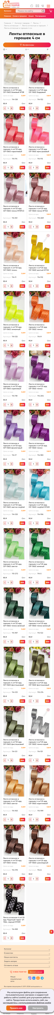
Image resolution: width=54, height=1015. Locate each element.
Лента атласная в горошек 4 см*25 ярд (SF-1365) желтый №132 (39, 267)
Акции (31, 16)
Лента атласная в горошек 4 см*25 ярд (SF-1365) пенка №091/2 (13, 208)
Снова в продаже (20, 16)
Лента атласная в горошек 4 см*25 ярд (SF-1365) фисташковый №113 (13, 742)
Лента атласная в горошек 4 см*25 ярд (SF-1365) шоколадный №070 (38, 860)
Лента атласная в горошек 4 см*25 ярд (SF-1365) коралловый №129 (12, 149)
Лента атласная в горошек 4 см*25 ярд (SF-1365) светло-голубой (14, 504)
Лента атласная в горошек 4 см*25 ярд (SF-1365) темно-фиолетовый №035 (38, 445)
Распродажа (40, 16)
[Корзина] (50, 10)
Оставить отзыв (11, 965)
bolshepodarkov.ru (36, 986)
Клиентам (8, 953)
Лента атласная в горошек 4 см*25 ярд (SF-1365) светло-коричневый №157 (12, 801)
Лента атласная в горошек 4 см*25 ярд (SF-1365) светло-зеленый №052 (12, 564)
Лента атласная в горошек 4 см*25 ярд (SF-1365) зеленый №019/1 (38, 564)
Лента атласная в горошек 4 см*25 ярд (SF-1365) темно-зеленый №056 (14, 623)
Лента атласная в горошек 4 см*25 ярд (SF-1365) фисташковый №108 (13, 682)
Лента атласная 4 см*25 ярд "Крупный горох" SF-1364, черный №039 (14, 919)
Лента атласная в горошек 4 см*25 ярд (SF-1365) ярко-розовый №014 (39, 149)
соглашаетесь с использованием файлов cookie (27, 1002)
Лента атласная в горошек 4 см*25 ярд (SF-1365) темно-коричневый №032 (12, 860)
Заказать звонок (36, 972)
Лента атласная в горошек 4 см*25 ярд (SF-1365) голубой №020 (39, 504)
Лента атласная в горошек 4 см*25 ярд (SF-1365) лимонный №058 (12, 327)
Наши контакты (11, 957)
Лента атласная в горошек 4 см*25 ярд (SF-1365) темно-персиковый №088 (12, 267)
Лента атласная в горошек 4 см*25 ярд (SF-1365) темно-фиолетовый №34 (38, 386)
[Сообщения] (37, 6)
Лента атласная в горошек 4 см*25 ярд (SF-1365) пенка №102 (38, 208)
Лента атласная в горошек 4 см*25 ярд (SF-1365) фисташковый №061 (39, 682)
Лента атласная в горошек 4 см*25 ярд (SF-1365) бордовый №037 (38, 90)
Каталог (7, 11)
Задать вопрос (10, 961)
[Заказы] (31, 6)
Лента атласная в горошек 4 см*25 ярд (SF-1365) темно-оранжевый (38, 327)
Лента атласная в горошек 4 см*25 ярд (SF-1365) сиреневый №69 (12, 386)
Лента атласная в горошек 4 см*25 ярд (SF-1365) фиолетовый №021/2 (12, 445)
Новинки (7, 16)
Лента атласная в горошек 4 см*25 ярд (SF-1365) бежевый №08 (13, 90)
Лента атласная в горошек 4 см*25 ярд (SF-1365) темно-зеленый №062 (39, 623)
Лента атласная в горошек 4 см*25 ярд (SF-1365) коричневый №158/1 (38, 801)
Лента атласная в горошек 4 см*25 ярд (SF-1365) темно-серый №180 (38, 742)
